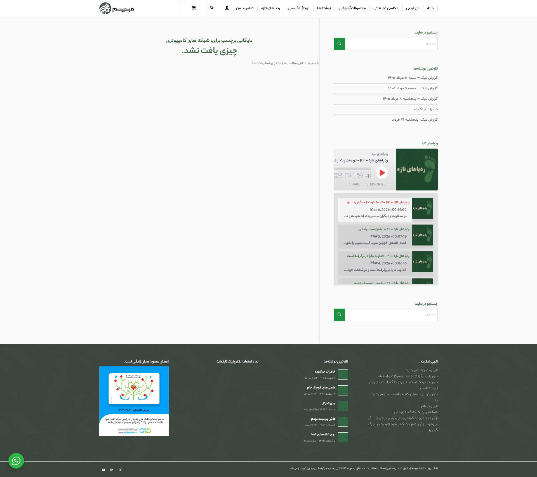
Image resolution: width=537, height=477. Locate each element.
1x (350, 176)
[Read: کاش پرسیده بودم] (343, 422)
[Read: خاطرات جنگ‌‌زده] (343, 374)
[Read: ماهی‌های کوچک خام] (343, 390)
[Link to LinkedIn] (112, 470)
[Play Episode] (382, 172)
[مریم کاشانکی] (116, 8)
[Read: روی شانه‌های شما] (343, 437)
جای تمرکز (329, 403)
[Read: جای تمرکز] (343, 406)
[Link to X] (120, 470)
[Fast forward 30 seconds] (339, 175)
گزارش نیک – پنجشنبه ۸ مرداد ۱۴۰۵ (410, 98)
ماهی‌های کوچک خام (321, 388)
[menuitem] (430, 8)
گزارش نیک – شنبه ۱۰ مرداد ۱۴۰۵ (413, 77)
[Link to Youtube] (103, 470)
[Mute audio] (368, 175)
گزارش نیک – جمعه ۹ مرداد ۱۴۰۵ (413, 88)
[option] (386, 210)
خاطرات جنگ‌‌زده (426, 109)
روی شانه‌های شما (323, 435)
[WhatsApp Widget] (16, 461)
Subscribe (375, 184)
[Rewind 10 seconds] (360, 175)
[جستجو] (211, 8)
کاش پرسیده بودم (323, 419)
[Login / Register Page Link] (226, 9)
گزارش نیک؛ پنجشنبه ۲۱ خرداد (415, 119)
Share (354, 184)
